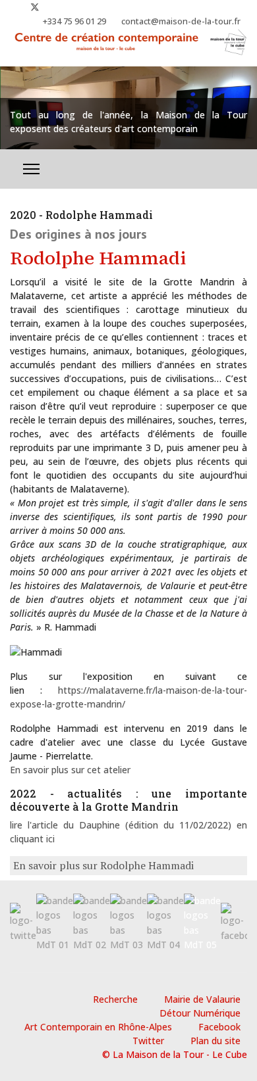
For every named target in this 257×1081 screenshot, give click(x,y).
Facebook (219, 1027)
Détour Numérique (200, 1013)
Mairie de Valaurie (202, 999)
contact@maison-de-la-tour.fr (181, 21)
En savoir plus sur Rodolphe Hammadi (103, 865)
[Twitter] (35, 7)
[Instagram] (56, 7)
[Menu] (31, 169)
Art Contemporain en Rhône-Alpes (98, 1027)
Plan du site (215, 1040)
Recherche (115, 999)
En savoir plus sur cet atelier (70, 769)
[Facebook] (13, 7)
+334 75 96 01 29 (74, 21)
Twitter (148, 1040)
